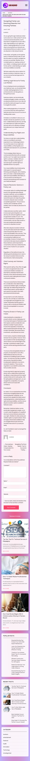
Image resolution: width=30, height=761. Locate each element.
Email (5, 487)
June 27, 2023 (7, 29)
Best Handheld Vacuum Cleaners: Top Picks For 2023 (18, 716)
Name (5, 481)
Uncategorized (7, 753)
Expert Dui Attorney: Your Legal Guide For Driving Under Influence (18, 666)
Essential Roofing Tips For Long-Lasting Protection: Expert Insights (18, 672)
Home (4, 12)
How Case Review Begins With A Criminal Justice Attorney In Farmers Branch (14, 616)
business (10, 12)
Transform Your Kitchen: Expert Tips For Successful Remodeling (19, 654)
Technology (6, 750)
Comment (7, 465)
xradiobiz (11, 437)
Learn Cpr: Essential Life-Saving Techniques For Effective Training (18, 648)
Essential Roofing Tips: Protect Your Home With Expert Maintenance (18, 642)
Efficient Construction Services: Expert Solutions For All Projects (19, 660)
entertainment (7, 737)
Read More (6, 551)
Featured (5, 740)
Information (6, 747)
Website (6, 494)
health (5, 744)
